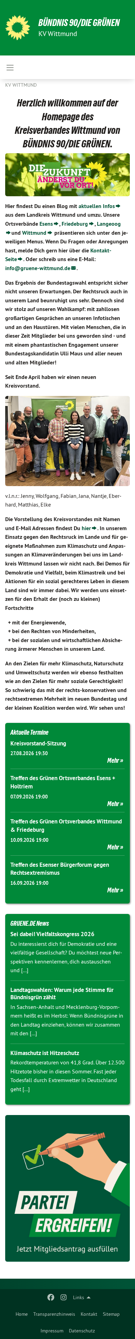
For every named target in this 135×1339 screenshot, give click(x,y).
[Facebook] (51, 1297)
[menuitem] (22, 1314)
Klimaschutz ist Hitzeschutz (44, 1053)
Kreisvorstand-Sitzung (38, 743)
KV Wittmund (21, 85)
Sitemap (111, 1314)
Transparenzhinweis (54, 1314)
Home (22, 1314)
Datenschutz (82, 1331)
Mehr (113, 760)
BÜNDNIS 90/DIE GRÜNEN (79, 22)
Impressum (51, 1331)
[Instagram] (63, 1297)
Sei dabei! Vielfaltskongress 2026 (52, 934)
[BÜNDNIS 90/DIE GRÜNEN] (17, 27)
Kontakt (89, 1314)
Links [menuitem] (78, 1297)
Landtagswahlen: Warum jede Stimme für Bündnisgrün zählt (62, 993)
